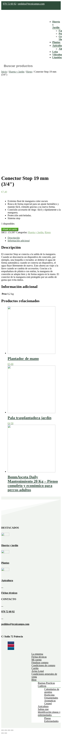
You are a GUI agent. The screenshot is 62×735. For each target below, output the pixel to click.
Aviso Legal (37, 671)
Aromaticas (50, 700)
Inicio (4, 71)
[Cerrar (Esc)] (2, 730)
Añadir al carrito (10, 229)
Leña (55, 51)
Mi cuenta (36, 659)
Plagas (47, 718)
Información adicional (19, 240)
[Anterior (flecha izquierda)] (2, 733)
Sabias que (43, 709)
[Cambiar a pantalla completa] (9, 730)
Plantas (56, 42)
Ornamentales (51, 697)
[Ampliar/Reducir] (12, 730)
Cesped (48, 703)
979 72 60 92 (9, 3)
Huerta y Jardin (16, 71)
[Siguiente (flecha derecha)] (5, 733)
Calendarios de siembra (51, 690)
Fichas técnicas (9, 592)
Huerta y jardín (9, 545)
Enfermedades (51, 721)
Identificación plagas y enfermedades (49, 713)
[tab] (34, 237)
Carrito (34, 668)
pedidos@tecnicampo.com (31, 3)
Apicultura (7, 580)
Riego (29, 71)
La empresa (37, 654)
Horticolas (49, 695)
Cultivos (42, 686)
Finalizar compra (39, 662)
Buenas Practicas (46, 683)
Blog (33, 679)
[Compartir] (5, 730)
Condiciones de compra (43, 665)
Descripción (14, 237)
